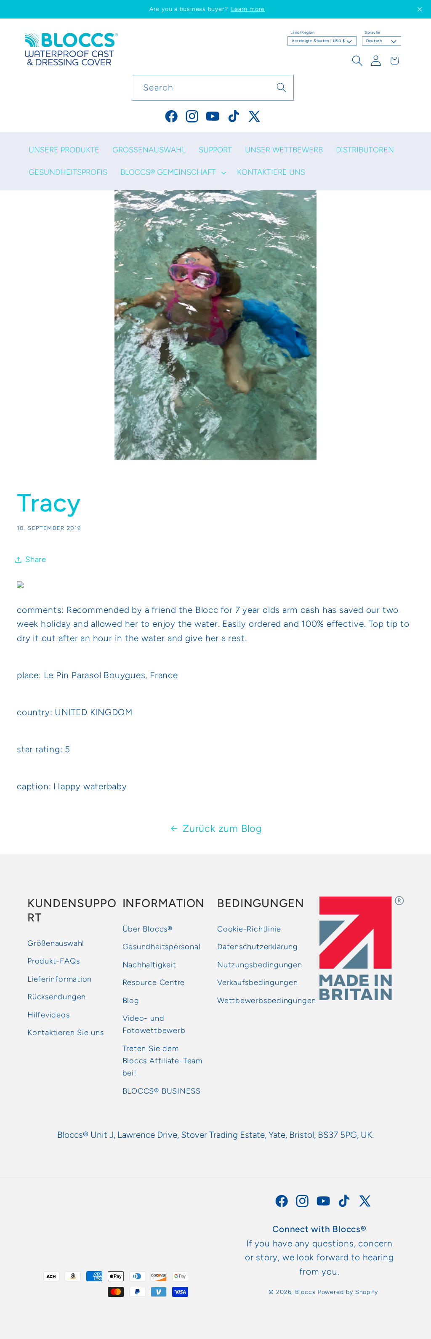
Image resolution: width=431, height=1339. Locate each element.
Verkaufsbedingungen (257, 982)
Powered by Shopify (348, 1292)
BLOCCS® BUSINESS (161, 1091)
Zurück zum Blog (222, 828)
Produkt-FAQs (53, 961)
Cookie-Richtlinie (249, 929)
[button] (172, 172)
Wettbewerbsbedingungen (266, 1000)
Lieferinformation (59, 979)
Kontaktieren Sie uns (65, 1032)
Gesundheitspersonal (161, 946)
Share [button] (35, 559)
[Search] (281, 87)
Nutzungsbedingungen (259, 964)
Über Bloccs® (147, 929)
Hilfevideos (48, 1015)
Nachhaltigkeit (149, 964)
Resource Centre (153, 982)
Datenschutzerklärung (257, 946)
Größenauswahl (55, 943)
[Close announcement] (419, 9)
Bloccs (305, 1292)
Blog (130, 1000)
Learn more (248, 9)
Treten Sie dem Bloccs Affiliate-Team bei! (162, 1061)
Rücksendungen (56, 996)
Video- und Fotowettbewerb (154, 1024)
